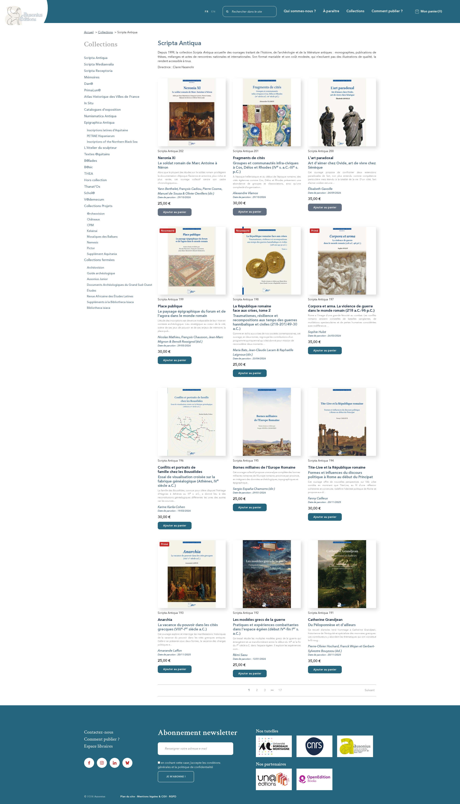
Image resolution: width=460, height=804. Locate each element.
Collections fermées (99, 260)
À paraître (331, 11)
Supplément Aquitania (102, 254)
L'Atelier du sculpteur (100, 148)
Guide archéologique (101, 273)
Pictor (91, 248)
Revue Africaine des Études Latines (110, 296)
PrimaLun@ (92, 90)
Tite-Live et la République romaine (336, 467)
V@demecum (94, 199)
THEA (88, 173)
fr (206, 11)
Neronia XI (166, 158)
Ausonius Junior (97, 279)
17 (280, 690)
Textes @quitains (97, 154)
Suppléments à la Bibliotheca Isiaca (110, 302)
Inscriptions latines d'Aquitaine (107, 130)
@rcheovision (96, 213)
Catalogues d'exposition (102, 109)
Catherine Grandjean (325, 620)
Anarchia (165, 620)
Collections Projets (98, 206)
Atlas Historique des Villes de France (111, 97)
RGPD (172, 796)
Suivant (370, 690)
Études (91, 290)
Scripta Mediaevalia (99, 64)
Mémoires (91, 77)
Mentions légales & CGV (152, 796)
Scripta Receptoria (98, 71)
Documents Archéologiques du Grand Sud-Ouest (119, 285)
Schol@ (89, 193)
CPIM (90, 225)
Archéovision (95, 267)
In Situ (88, 103)
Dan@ (88, 84)
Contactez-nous (98, 732)
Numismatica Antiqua (100, 116)
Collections (355, 11)
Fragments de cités (249, 158)
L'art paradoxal (320, 158)
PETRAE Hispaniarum (101, 136)
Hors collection (95, 180)
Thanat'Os (92, 186)
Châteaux (93, 219)
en (213, 11)
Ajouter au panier (174, 360)
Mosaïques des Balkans (102, 236)
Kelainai (92, 231)
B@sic (88, 167)
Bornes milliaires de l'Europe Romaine (264, 467)
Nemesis (92, 242)
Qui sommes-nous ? (300, 11)
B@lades (90, 160)
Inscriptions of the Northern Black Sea (112, 142)
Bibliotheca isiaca (98, 308)
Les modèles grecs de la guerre (259, 620)
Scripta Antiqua (95, 58)
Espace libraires (98, 746)
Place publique (170, 306)
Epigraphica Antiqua (99, 122)
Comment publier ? (387, 11)
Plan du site (127, 796)
